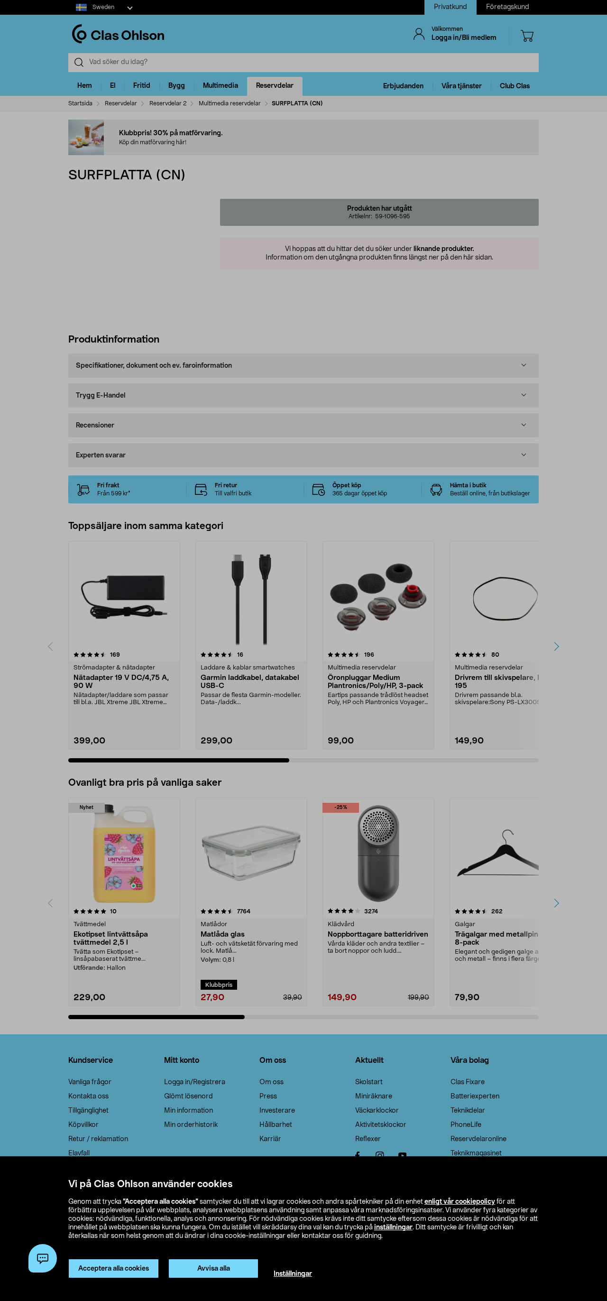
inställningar (393, 1227)
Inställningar (293, 1274)
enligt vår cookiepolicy (459, 1202)
